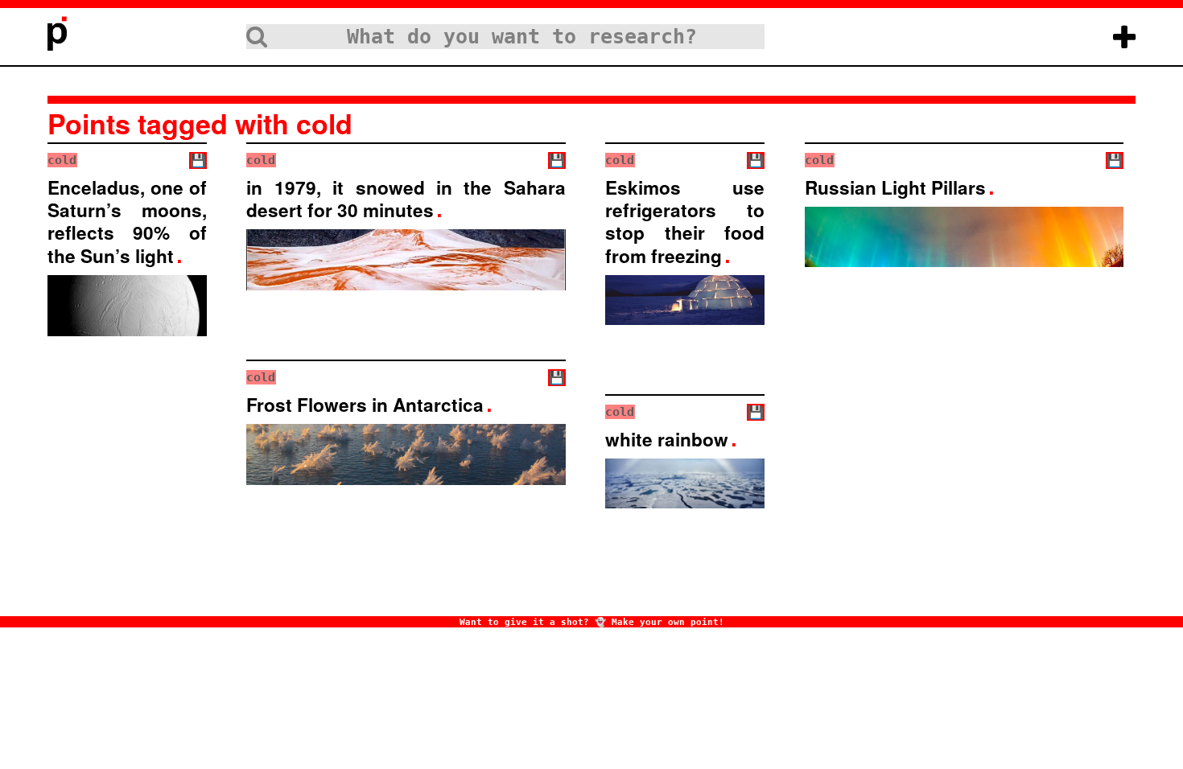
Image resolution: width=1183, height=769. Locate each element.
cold (61, 160)
